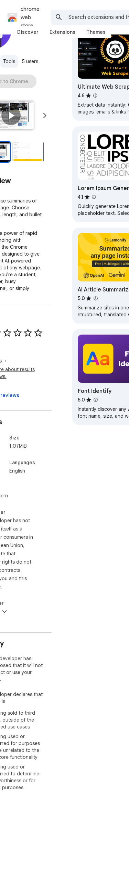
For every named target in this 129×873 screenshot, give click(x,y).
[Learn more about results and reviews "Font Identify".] (95, 399)
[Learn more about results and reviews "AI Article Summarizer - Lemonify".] (95, 298)
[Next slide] (45, 115)
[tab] (28, 32)
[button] (11, 115)
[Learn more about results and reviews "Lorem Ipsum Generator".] (94, 197)
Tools (9, 61)
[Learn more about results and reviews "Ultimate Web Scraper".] (95, 95)
